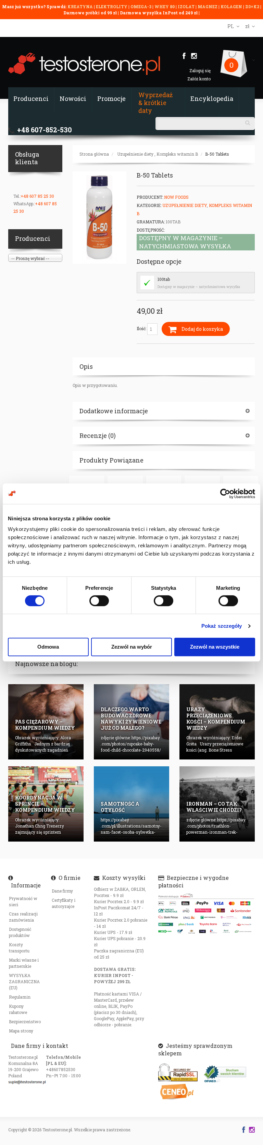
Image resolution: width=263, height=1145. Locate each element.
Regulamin (19, 997)
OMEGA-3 (141, 6)
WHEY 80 (164, 6)
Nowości (73, 98)
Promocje (111, 98)
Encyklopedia (211, 98)
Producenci (31, 98)
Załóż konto (199, 78)
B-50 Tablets (217, 154)
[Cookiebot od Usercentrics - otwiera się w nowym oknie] (225, 494)
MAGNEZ (208, 6)
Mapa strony (21, 1030)
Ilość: (142, 328)
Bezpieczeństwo (25, 1021)
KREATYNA (80, 6)
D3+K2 (252, 6)
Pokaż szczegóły (221, 626)
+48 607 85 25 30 (37, 196)
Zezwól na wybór (131, 647)
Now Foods (176, 197)
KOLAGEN (232, 6)
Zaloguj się (200, 70)
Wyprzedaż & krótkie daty (155, 103)
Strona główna (94, 154)
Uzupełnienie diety (135, 154)
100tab (164, 279)
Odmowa (48, 647)
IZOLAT (187, 6)
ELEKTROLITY (111, 6)
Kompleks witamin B (177, 154)
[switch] (99, 600)
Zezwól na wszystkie (214, 647)
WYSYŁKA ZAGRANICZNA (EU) (24, 981)
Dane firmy (62, 891)
